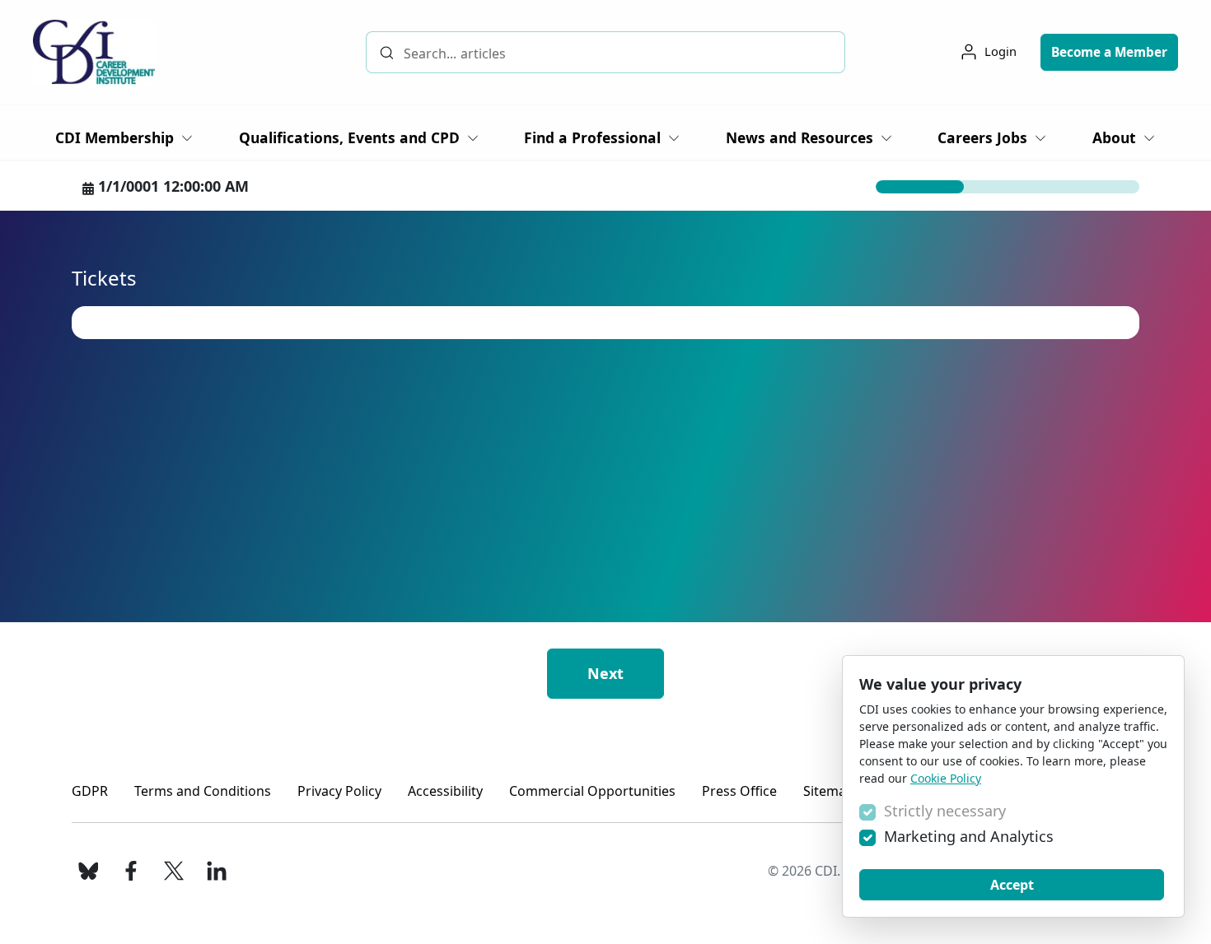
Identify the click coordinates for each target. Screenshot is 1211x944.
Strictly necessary (945, 811)
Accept (1012, 885)
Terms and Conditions (202, 791)
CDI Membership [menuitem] (114, 137)
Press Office (739, 791)
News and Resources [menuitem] (799, 137)
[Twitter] (173, 870)
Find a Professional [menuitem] (592, 137)
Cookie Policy (945, 778)
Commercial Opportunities (592, 791)
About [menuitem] (1114, 137)
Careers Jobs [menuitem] (982, 137)
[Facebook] (131, 870)
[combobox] (605, 52)
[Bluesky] (88, 870)
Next (605, 673)
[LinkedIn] (216, 870)
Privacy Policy (339, 791)
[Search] (387, 52)
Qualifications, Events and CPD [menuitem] (349, 137)
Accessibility (445, 791)
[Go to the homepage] (94, 52)
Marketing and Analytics (969, 836)
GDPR (90, 791)
